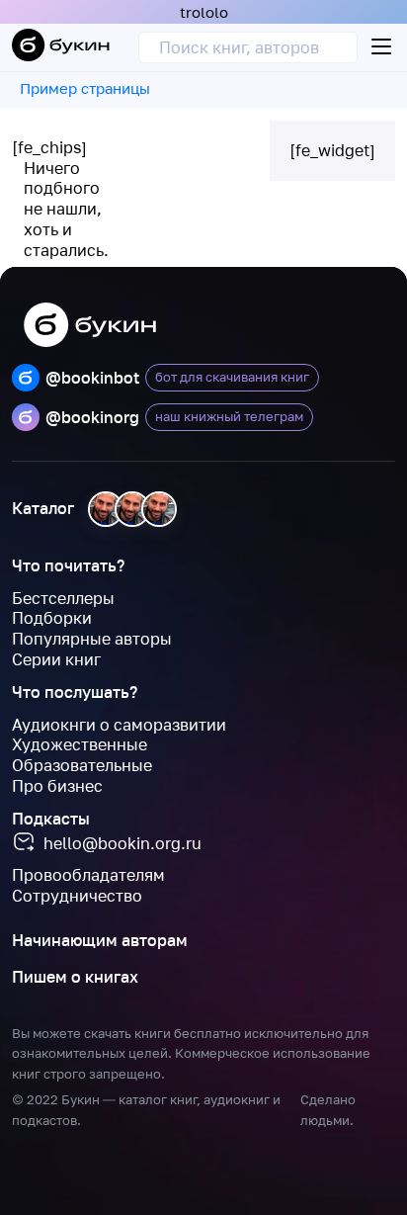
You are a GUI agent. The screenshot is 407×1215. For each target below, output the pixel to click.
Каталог (43, 508)
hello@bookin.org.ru (122, 843)
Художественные (79, 744)
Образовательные (82, 765)
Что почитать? (68, 565)
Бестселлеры (63, 598)
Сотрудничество (77, 896)
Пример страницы (85, 88)
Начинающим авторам (100, 940)
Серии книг (56, 659)
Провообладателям (88, 875)
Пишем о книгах (75, 977)
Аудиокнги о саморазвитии (119, 725)
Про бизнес (57, 786)
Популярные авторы (92, 639)
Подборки (52, 618)
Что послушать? (74, 692)
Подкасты (51, 818)
